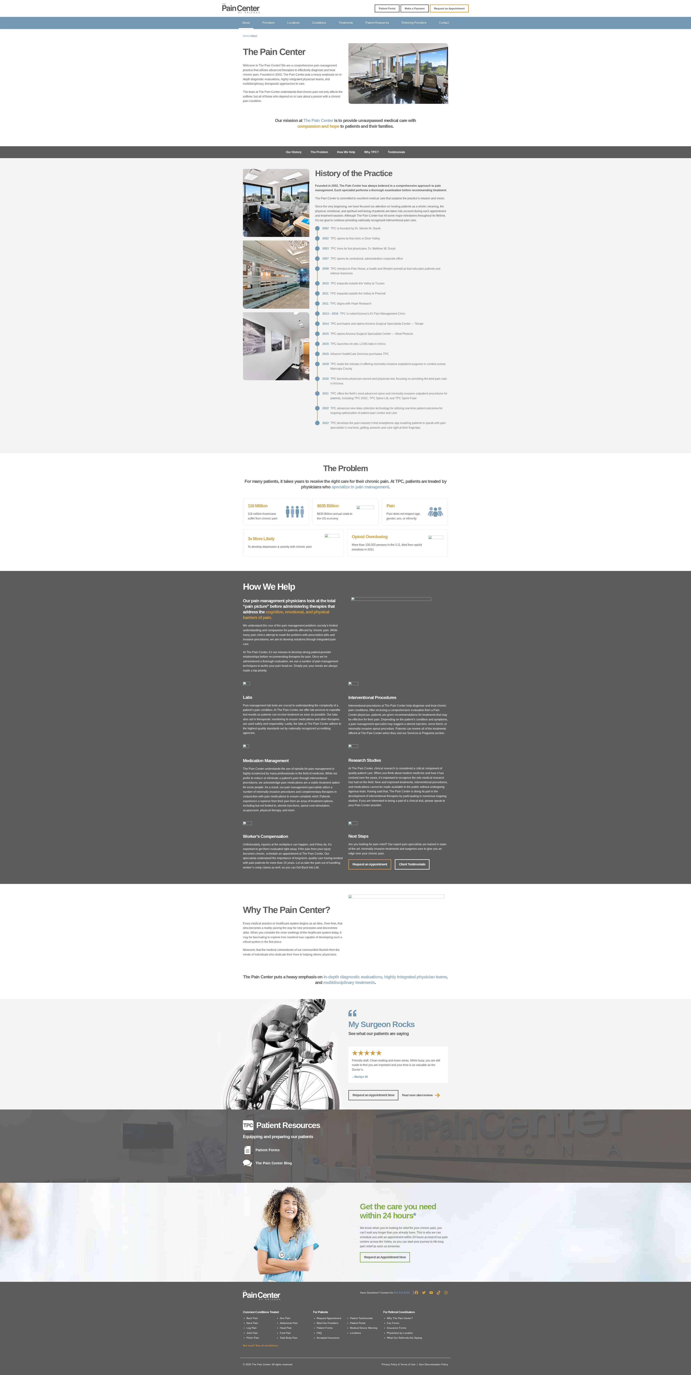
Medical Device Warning (363, 1327)
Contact (444, 22)
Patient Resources (377, 22)
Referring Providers (414, 22)
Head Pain (286, 1327)
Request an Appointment (370, 864)
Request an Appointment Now (373, 1095)
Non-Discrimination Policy (433, 1364)
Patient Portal (357, 1323)
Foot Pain (285, 1332)
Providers (268, 22)
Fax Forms (393, 1323)
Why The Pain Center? (400, 1318)
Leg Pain (252, 1327)
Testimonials (396, 152)
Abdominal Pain (289, 1323)
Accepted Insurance (328, 1337)
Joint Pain (252, 1332)
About (246, 22)
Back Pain (252, 1318)
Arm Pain (285, 1318)
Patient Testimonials (361, 1318)
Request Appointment (329, 1318)
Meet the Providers (327, 1323)
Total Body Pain (288, 1337)
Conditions (319, 22)
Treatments (346, 22)
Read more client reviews (417, 1095)
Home (246, 36)
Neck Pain (252, 1323)
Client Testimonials (412, 864)
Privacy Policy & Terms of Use (398, 1364)
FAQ (319, 1332)
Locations (293, 22)
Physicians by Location (400, 1332)
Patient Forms (325, 1327)
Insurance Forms (396, 1327)
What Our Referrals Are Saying (404, 1337)
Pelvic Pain (253, 1337)
